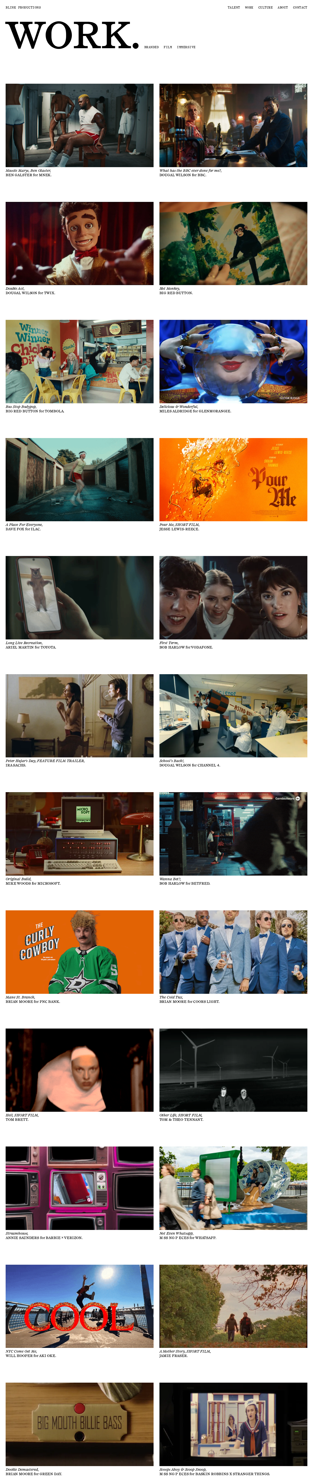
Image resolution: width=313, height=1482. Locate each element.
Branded (151, 47)
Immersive (186, 47)
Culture (265, 8)
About (283, 8)
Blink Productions (23, 8)
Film (168, 47)
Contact (300, 8)
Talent (234, 8)
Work (249, 8)
